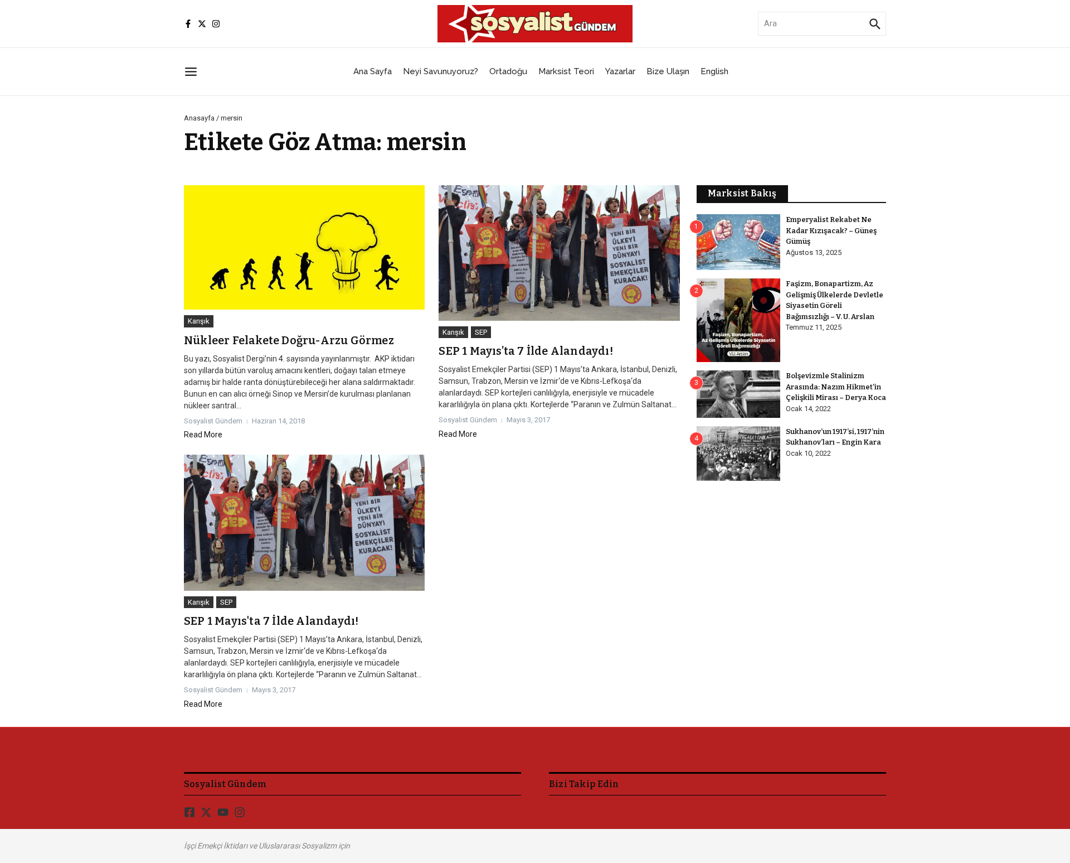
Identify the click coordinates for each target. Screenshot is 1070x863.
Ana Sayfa (372, 71)
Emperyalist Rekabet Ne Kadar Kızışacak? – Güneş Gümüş (831, 230)
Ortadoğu (508, 71)
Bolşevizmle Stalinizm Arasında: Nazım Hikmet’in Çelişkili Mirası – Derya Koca (836, 387)
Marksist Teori (566, 71)
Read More (203, 434)
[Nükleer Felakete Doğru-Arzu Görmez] (304, 247)
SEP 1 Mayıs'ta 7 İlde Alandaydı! (271, 621)
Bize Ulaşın (667, 71)
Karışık (199, 321)
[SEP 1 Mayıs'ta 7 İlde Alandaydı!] (304, 522)
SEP (481, 332)
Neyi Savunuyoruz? (440, 71)
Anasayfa (199, 118)
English (714, 71)
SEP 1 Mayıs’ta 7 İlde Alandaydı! (525, 351)
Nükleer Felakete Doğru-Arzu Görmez (289, 340)
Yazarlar (620, 71)
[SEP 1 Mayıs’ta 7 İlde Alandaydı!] (559, 253)
